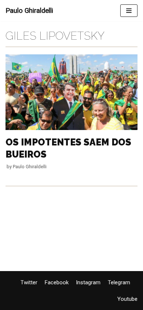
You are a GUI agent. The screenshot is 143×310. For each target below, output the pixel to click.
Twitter (29, 282)
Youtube (127, 299)
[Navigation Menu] (129, 10)
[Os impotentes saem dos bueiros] (72, 128)
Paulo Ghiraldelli (30, 166)
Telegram (119, 282)
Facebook (57, 282)
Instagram (88, 282)
